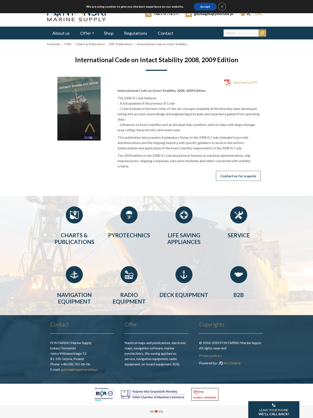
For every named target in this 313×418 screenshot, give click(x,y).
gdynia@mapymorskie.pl (79, 369)
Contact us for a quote (238, 176)
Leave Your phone (273, 412)
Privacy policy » (210, 355)
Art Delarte (232, 363)
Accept (205, 6)
